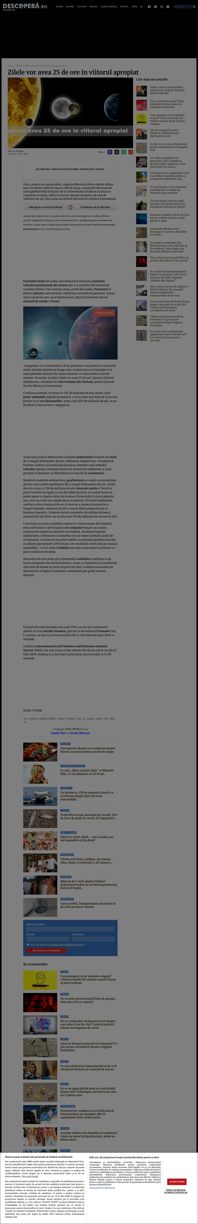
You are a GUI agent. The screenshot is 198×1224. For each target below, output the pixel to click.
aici (26, 1202)
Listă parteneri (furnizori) (102, 1188)
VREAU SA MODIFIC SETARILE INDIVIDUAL (175, 1191)
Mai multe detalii (30, 1176)
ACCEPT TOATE (177, 1181)
